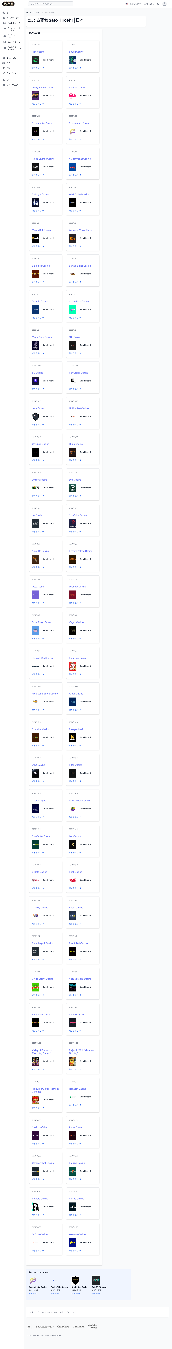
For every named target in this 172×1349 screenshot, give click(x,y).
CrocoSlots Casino (79, 301)
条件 (61, 1312)
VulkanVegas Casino (80, 158)
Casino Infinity (39, 1127)
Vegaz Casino (76, 622)
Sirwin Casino (76, 51)
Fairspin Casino (77, 729)
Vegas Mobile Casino (80, 978)
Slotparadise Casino (42, 123)
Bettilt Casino (76, 907)
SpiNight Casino (40, 194)
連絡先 (32, 1312)
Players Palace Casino (80, 551)
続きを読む (36, 68)
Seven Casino (76, 1014)
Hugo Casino (76, 444)
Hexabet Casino (77, 1088)
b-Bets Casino (39, 872)
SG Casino (37, 372)
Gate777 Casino (99, 1287)
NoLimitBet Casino (79, 408)
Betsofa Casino (40, 1198)
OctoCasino (38, 586)
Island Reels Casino (79, 800)
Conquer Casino (40, 444)
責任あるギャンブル (49, 1312)
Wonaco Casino (77, 1234)
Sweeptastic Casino (79, 123)
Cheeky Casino (40, 907)
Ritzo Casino (75, 765)
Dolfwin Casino (40, 301)
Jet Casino (37, 515)
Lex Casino (75, 836)
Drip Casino (75, 479)
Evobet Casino (39, 479)
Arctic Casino (76, 693)
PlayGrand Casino (78, 372)
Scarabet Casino (40, 729)
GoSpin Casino (40, 1234)
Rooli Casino (75, 872)
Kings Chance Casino (43, 158)
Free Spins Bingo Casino (45, 693)
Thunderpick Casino (42, 943)
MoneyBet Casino (41, 230)
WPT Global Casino (79, 194)
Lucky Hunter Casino (43, 87)
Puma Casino (76, 1127)
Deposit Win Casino (42, 658)
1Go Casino (75, 337)
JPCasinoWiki (43, 1335)
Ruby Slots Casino (41, 1014)
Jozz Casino (38, 408)
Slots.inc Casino (77, 87)
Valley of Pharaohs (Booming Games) (41, 1052)
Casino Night (39, 800)
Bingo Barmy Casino (42, 978)
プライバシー (71, 1312)
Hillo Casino (38, 51)
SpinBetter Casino (41, 836)
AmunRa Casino (40, 551)
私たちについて (136, 4)
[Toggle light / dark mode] (158, 4)
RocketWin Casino (59, 1287)
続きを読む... (34, 1293)
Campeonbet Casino (43, 1163)
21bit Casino (38, 765)
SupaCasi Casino (78, 658)
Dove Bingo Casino (42, 622)
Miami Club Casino (42, 337)
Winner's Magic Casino (81, 230)
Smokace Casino (41, 265)
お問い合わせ (149, 4)
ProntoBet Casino (78, 943)
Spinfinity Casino (78, 515)
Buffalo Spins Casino (80, 265)
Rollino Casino (76, 1198)
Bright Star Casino (79, 1287)
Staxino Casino (77, 1163)
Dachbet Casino (77, 586)
